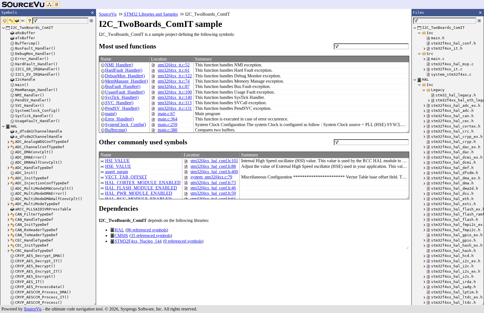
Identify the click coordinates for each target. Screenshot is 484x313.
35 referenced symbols (151, 235)
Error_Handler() (119, 119)
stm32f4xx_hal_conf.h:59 (213, 193)
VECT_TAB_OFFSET (126, 177)
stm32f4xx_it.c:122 (175, 75)
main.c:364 (167, 119)
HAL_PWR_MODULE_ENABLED (138, 193)
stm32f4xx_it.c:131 (175, 108)
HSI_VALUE (117, 160)
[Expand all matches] (91, 21)
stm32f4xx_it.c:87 (174, 86)
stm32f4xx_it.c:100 (175, 92)
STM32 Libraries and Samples (151, 14)
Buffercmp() (116, 129)
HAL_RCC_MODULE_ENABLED (138, 198)
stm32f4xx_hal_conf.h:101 (214, 160)
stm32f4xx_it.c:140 (175, 97)
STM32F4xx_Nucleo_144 (138, 241)
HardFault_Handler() (123, 70)
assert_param (116, 171)
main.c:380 (167, 129)
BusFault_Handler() (122, 86)
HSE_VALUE (118, 166)
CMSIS (121, 235)
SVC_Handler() (119, 102)
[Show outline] (49, 4)
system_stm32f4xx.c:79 (211, 177)
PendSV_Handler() (122, 108)
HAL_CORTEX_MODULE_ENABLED (143, 182)
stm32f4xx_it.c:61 (174, 70)
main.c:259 (167, 124)
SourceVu (32, 309)
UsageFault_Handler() (125, 92)
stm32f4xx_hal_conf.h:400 (214, 171)
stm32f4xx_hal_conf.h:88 (213, 166)
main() (111, 113)
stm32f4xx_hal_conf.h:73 (213, 182)
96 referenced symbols (147, 230)
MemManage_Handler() (126, 81)
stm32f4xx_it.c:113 (175, 102)
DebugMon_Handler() (125, 75)
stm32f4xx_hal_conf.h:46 (213, 188)
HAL (119, 230)
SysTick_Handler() (122, 97)
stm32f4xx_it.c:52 (174, 64)
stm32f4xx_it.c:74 (174, 81)
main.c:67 (166, 113)
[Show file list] (56, 4)
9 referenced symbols (183, 241)
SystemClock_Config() (125, 124)
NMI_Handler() (119, 64)
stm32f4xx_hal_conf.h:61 (213, 198)
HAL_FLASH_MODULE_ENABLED (141, 188)
